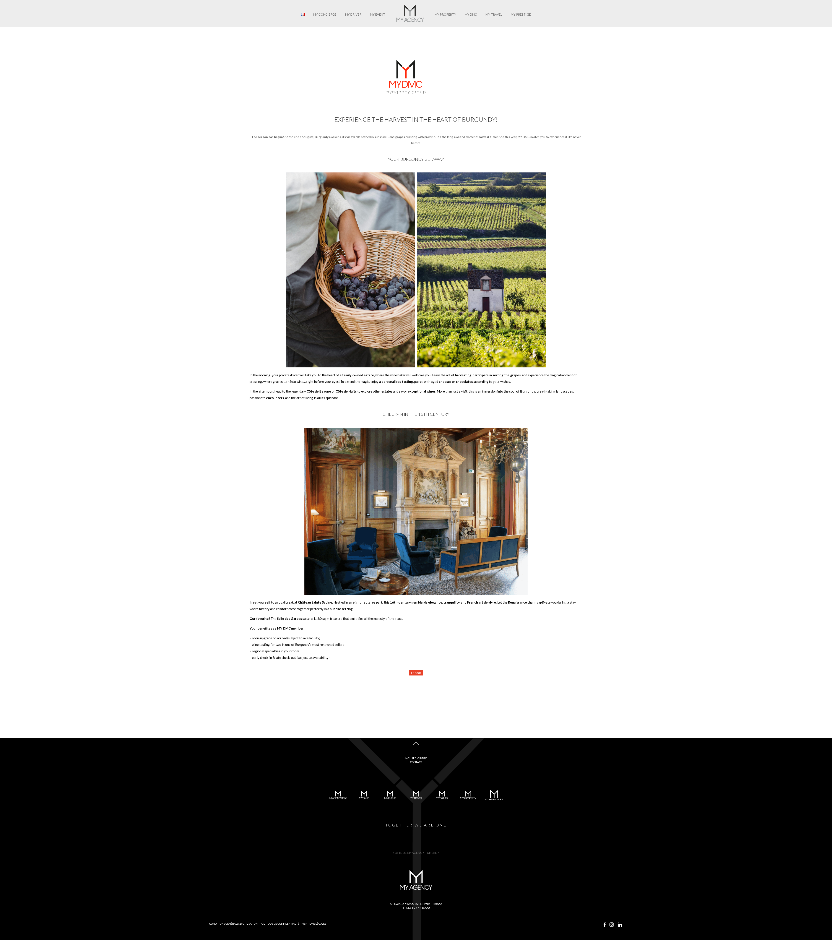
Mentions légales (314, 923)
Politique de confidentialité (279, 923)
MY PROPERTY (445, 14)
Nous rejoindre (416, 758)
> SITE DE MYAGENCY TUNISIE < (416, 852)
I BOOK (416, 673)
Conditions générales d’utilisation (233, 923)
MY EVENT (377, 14)
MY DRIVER (353, 14)
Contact (416, 762)
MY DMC (471, 14)
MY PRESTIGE (521, 14)
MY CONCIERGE (324, 14)
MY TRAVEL (494, 14)
